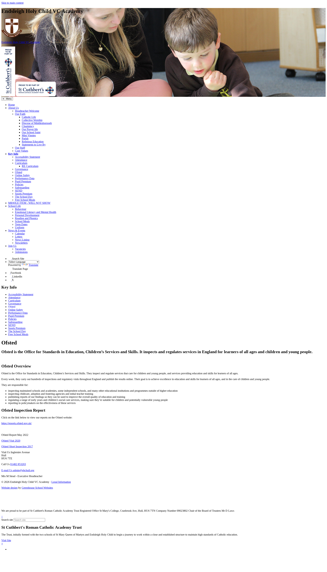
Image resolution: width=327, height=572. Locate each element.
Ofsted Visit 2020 (10, 440)
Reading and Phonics (26, 218)
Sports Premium (23, 193)
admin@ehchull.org (17, 470)
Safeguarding (22, 187)
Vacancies (20, 248)
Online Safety (22, 175)
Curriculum (21, 163)
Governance (21, 169)
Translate (33, 265)
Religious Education (33, 141)
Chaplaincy (28, 126)
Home (11, 104)
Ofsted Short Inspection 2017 (17, 446)
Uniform (19, 227)
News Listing (22, 239)
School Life (14, 206)
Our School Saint (31, 132)
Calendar (20, 233)
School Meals (22, 221)
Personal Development (27, 215)
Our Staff (20, 147)
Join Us (12, 245)
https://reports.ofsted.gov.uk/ (16, 423)
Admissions (21, 252)
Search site (7, 519)
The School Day (24, 196)
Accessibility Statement (27, 156)
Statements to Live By (34, 144)
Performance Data (24, 178)
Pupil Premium (23, 181)
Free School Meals (25, 199)
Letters (18, 236)
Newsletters (21, 242)
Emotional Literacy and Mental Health (35, 212)
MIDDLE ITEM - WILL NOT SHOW (29, 202)
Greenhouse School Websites (37, 487)
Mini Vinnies (29, 135)
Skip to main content (12, 2)
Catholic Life (29, 117)
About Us (13, 107)
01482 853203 (18, 464)
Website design (9, 487)
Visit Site (6, 540)
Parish (25, 138)
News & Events (16, 230)
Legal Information (61, 481)
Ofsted (18, 172)
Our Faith (20, 113)
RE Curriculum (30, 166)
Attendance (21, 160)
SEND (18, 190)
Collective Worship (32, 120)
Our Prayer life (30, 129)
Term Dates (21, 224)
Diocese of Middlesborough (37, 123)
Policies (19, 184)
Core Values (21, 150)
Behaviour (20, 209)
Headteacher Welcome (27, 110)
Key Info (13, 153)
